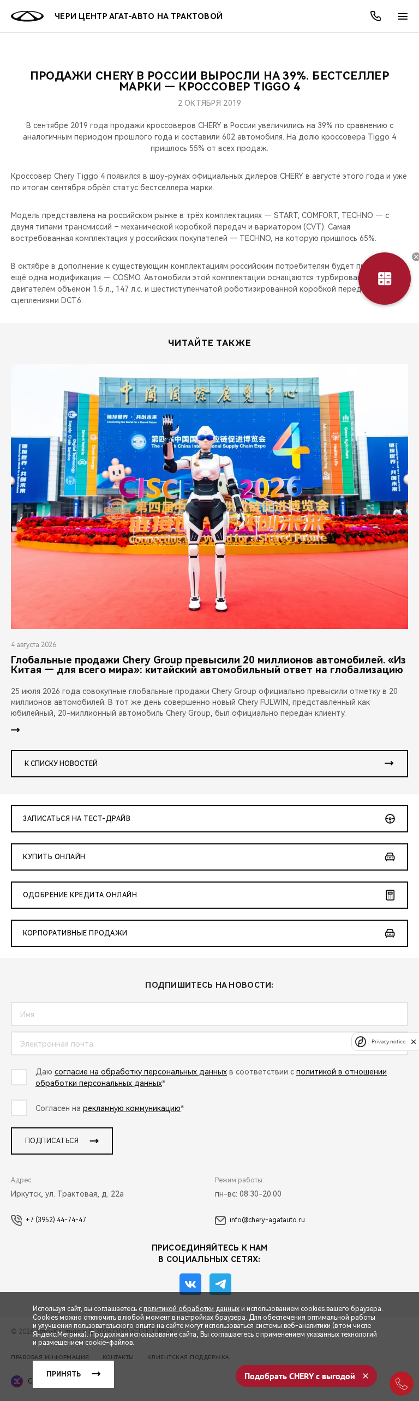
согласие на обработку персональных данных (141, 1071)
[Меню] (402, 16)
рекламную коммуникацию (132, 1108)
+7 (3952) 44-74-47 (56, 1220)
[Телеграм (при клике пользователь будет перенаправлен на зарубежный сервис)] (220, 1284)
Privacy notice (388, 1041)
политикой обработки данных (191, 1309)
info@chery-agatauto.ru (267, 1220)
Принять (63, 1374)
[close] (413, 1041)
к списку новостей (61, 764)
